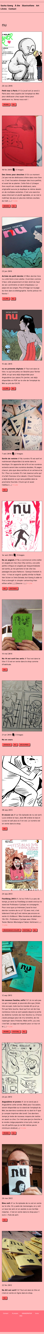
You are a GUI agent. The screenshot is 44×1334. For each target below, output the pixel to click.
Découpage (24, 745)
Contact (12, 8)
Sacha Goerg (7, 5)
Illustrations (28, 5)
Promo (6, 104)
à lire (6, 299)
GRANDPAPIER (27, 1313)
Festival (26, 930)
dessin (6, 206)
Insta (37, 1313)
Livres (4, 8)
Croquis (7, 745)
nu (13, 104)
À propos (15, 1313)
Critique (13, 588)
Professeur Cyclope (11, 930)
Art (37, 5)
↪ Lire (14, 201)
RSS (21, 1316)
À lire (17, 5)
